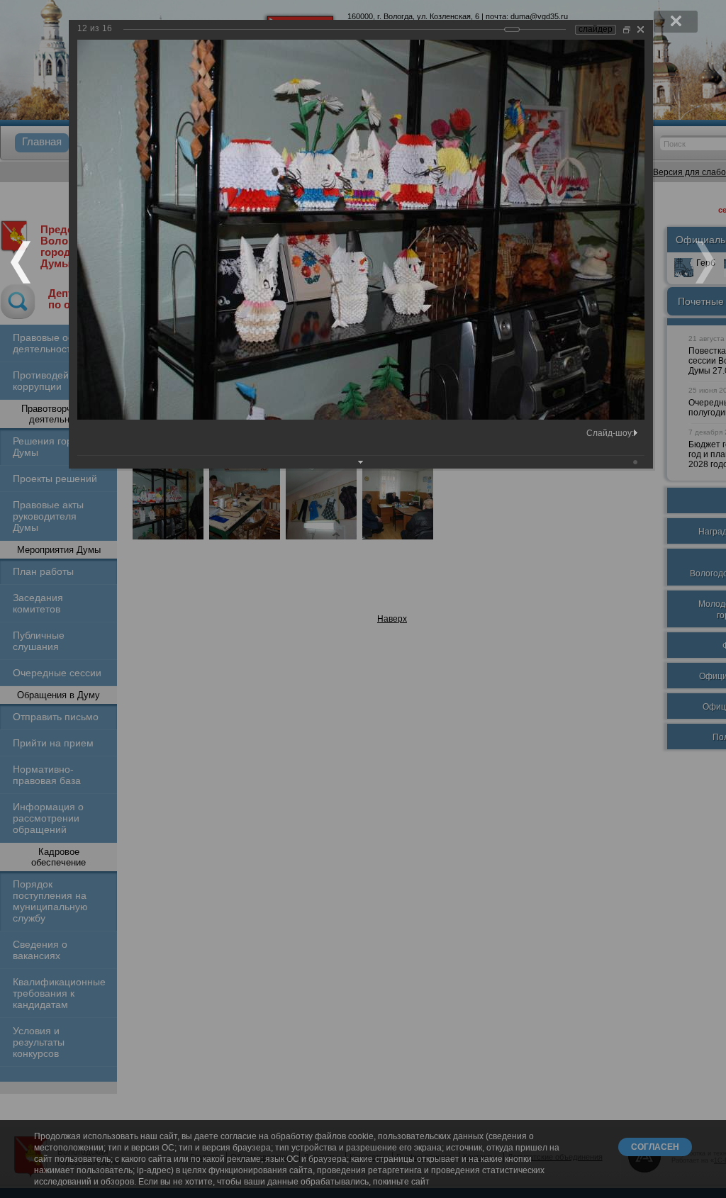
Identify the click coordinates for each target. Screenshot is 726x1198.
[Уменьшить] (627, 29)
